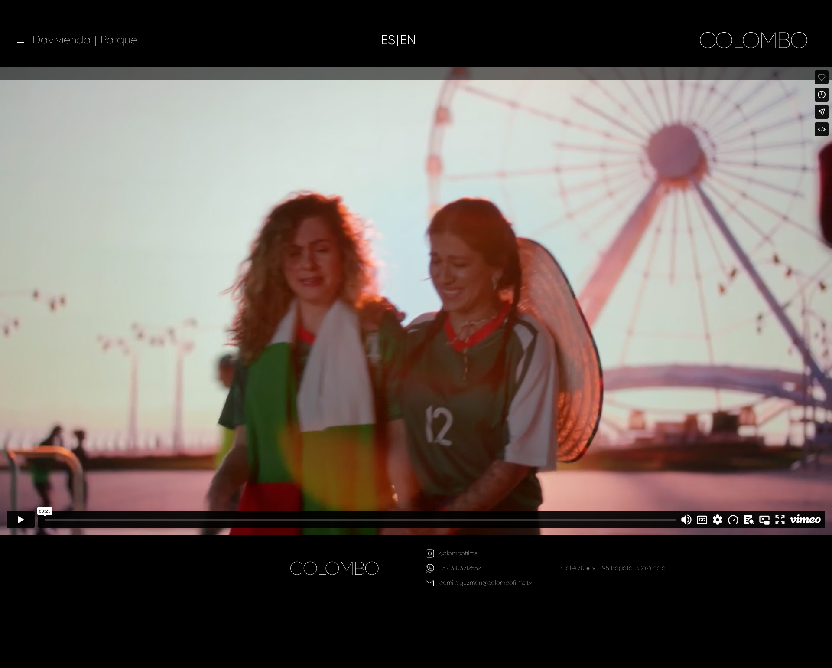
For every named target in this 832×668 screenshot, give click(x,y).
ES (388, 40)
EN (408, 40)
